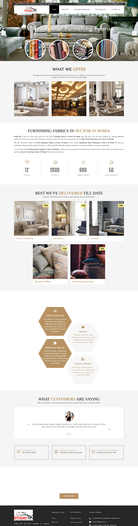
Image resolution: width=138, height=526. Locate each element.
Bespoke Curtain (75, 518)
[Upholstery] (69, 218)
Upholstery (58, 238)
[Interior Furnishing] (31, 218)
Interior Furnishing (82, 9)
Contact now (73, 43)
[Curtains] (106, 218)
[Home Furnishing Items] (87, 261)
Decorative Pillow (42, 282)
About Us (65, 9)
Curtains (95, 238)
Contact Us (115, 9)
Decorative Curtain (76, 522)
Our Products (100, 9)
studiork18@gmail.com (115, 4)
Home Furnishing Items (83, 282)
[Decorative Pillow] (50, 261)
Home (54, 9)
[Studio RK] (30, 9)
